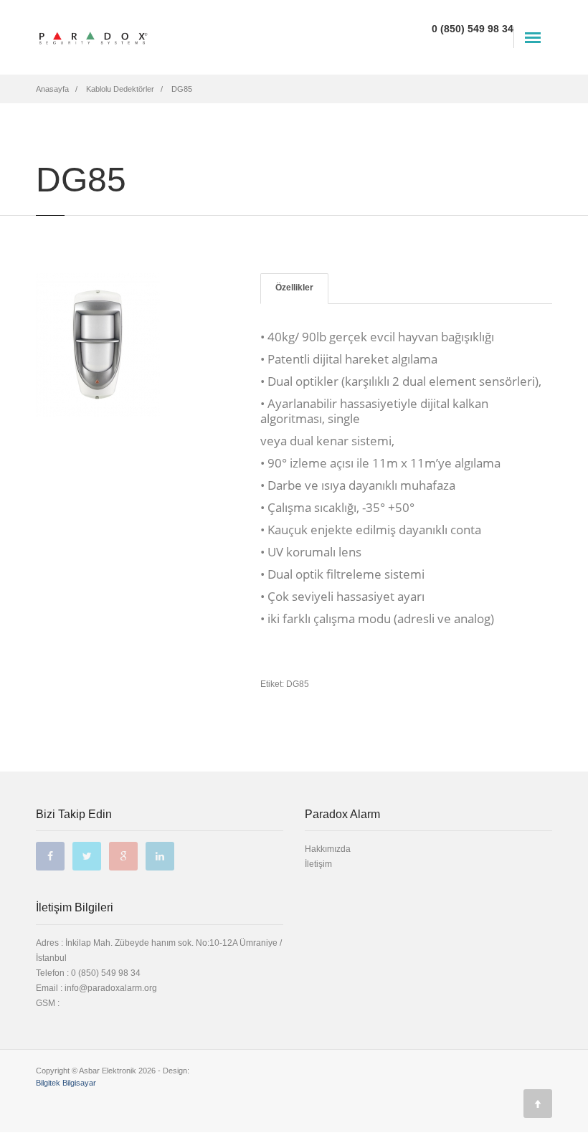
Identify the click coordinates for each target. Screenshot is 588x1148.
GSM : (48, 1003)
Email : (50, 988)
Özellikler (294, 288)
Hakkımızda (328, 849)
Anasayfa (52, 89)
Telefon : (88, 973)
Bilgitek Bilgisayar (66, 1082)
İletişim (318, 864)
